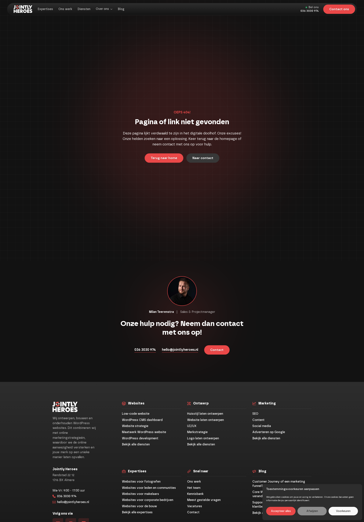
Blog (121, 9)
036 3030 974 (309, 10)
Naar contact (202, 158)
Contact (217, 350)
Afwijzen (312, 511)
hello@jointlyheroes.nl (180, 350)
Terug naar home (164, 158)
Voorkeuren (343, 511)
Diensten (84, 9)
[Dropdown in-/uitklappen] (111, 9)
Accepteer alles (281, 511)
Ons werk (65, 9)
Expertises (45, 9)
